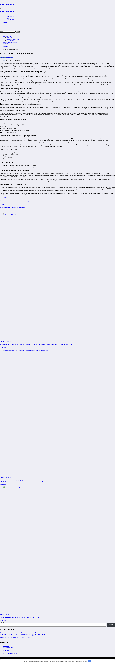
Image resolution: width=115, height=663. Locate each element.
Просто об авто (7, 4)
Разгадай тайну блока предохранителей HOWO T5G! (19, 617)
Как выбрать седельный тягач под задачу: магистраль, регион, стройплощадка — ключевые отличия (37, 344)
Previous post (3, 197)
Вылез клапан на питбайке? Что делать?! (12, 207)
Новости (5, 22)
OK (90, 661)
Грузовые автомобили (13, 18)
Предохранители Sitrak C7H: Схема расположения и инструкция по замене (27, 481)
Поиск (2, 622)
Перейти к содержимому (7, 0)
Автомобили (7, 15)
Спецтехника (10, 19)
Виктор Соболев (5, 341)
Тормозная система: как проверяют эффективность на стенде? (18, 632)
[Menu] (0, 8)
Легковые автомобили (9, 649)
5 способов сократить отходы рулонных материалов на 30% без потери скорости (23, 634)
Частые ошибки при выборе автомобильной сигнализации (17, 639)
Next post (2, 204)
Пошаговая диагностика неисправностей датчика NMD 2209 (17, 636)
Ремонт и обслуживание (10, 21)
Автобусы (6, 646)
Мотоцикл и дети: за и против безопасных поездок (15, 201)
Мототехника (10, 16)
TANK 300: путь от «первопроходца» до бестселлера (15, 637)
